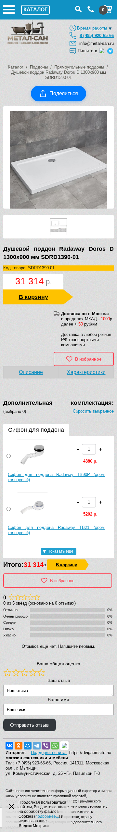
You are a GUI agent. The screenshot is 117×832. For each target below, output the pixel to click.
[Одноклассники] (18, 745)
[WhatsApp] (55, 745)
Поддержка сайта (49, 752)
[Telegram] (37, 745)
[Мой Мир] (28, 745)
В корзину (33, 297)
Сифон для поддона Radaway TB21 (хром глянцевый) (56, 530)
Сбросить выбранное (93, 411)
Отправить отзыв (29, 725)
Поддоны (39, 67)
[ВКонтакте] (9, 745)
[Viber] (46, 745)
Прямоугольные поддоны (79, 67)
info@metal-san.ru (96, 43)
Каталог (15, 67)
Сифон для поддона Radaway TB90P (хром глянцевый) (56, 477)
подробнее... (47, 816)
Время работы (92, 28)
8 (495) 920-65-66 (97, 35)
